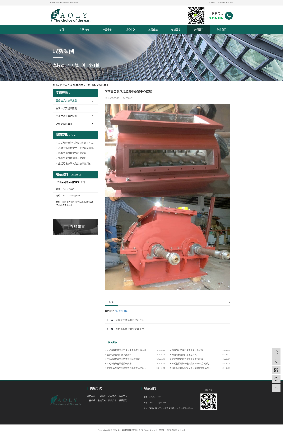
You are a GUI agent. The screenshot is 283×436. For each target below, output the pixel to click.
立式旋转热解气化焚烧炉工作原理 (187, 359)
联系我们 (221, 3)
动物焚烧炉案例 (64, 124)
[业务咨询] (276, 352)
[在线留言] (276, 379)
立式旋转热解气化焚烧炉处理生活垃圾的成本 (192, 363)
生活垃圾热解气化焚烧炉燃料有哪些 (77, 163)
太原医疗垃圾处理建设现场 (130, 320)
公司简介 (84, 29)
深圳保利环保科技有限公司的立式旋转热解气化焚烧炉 (196, 368)
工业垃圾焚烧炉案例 (66, 116)
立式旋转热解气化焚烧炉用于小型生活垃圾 (77, 143)
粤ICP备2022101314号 (175, 430)
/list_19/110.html (122, 311)
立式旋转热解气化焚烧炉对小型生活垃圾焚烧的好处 (130, 368)
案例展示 (198, 29)
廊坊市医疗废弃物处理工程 (130, 329)
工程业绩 (153, 29)
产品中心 (107, 29)
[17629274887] (276, 361)
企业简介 (212, 3)
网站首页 (91, 396)
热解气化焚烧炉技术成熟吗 (72, 153)
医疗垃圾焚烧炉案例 (97, 85)
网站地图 (229, 3)
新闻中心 (130, 29)
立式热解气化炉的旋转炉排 (119, 363)
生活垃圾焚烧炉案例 (66, 108)
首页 (61, 29)
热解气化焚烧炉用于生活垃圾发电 (76, 148)
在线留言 (176, 29)
